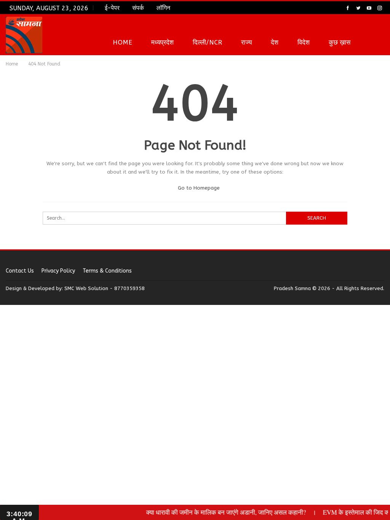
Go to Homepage (198, 188)
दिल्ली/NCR (207, 42)
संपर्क (138, 7)
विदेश (303, 42)
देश (274, 42)
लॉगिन (163, 7)
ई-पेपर (112, 7)
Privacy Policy (58, 271)
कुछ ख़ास (339, 42)
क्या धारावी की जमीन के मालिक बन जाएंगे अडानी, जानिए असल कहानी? (221, 512)
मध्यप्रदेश (162, 42)
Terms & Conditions (107, 271)
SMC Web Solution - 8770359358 (104, 288)
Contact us (20, 271)
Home (122, 42)
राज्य (246, 42)
